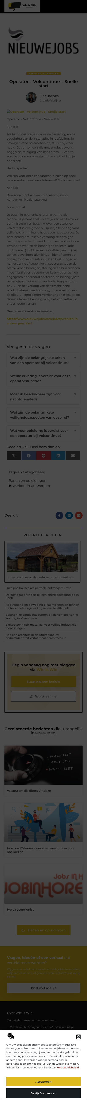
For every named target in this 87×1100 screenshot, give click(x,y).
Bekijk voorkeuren (43, 1093)
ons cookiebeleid (68, 1067)
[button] (78, 1037)
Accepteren (43, 1081)
